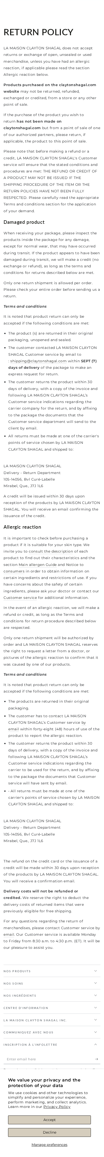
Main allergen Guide (38, 564)
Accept (49, 1119)
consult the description (51, 551)
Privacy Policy (56, 1106)
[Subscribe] (97, 1059)
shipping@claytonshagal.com (38, 361)
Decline (49, 1132)
